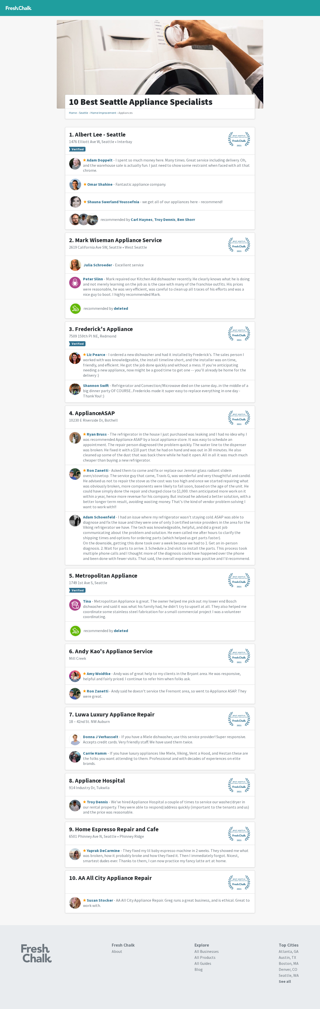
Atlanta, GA (288, 951)
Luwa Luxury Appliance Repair (114, 714)
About (117, 951)
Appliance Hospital (100, 780)
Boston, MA (288, 963)
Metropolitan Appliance (106, 575)
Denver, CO (288, 969)
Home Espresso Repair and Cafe (116, 829)
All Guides (202, 963)
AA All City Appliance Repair (115, 878)
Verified (78, 149)
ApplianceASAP (95, 413)
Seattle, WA (289, 975)
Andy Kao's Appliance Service (113, 651)
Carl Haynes (141, 219)
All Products (205, 957)
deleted (121, 308)
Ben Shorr (186, 219)
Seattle (83, 113)
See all (285, 981)
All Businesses (206, 951)
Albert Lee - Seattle (100, 134)
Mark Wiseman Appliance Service (118, 240)
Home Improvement (103, 113)
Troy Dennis (165, 219)
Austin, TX (287, 957)
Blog (198, 969)
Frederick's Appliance (104, 329)
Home (73, 113)
